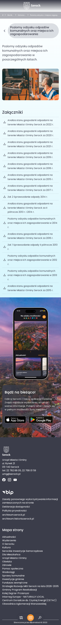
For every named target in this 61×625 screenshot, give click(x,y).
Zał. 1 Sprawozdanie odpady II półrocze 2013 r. (32, 247)
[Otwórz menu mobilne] (30, 617)
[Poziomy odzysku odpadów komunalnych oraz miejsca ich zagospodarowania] (30, 84)
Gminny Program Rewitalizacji (19, 589)
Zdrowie (6, 565)
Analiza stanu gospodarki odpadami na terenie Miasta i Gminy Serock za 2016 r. (30, 236)
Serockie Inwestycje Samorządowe (22, 551)
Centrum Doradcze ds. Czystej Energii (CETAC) (29, 600)
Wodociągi (8, 572)
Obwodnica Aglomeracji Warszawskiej (24, 603)
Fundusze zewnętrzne (14, 582)
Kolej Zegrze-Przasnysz (15, 593)
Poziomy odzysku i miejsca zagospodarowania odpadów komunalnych (44, 15)
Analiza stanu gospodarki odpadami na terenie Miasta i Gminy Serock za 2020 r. (31, 133)
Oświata (7, 561)
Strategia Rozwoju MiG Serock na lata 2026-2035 (30, 586)
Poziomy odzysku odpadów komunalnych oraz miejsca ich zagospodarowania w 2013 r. (32, 275)
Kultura (6, 547)
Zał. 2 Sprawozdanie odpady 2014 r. (28, 197)
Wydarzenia (9, 540)
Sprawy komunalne (13, 575)
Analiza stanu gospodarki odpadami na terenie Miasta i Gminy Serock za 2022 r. (31, 122)
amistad (36, 622)
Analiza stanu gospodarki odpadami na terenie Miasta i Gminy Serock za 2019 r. (30, 155)
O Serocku (8, 544)
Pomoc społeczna (12, 568)
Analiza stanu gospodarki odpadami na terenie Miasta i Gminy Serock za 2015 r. (30, 177)
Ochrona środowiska (22, 15)
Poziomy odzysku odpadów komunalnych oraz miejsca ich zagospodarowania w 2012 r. (32, 260)
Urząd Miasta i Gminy (14, 558)
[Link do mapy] (21, 617)
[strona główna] (2, 15)
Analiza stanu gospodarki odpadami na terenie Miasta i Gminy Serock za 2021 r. (30, 144)
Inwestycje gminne (13, 579)
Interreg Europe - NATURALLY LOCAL (23, 596)
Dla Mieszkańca (10, 15)
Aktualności (9, 537)
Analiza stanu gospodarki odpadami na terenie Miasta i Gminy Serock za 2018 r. (30, 166)
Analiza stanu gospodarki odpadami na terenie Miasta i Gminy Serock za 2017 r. (30, 188)
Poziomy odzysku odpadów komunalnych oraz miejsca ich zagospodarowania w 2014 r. (32, 223)
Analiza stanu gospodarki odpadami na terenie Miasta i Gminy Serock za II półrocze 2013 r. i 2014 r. (30, 208)
